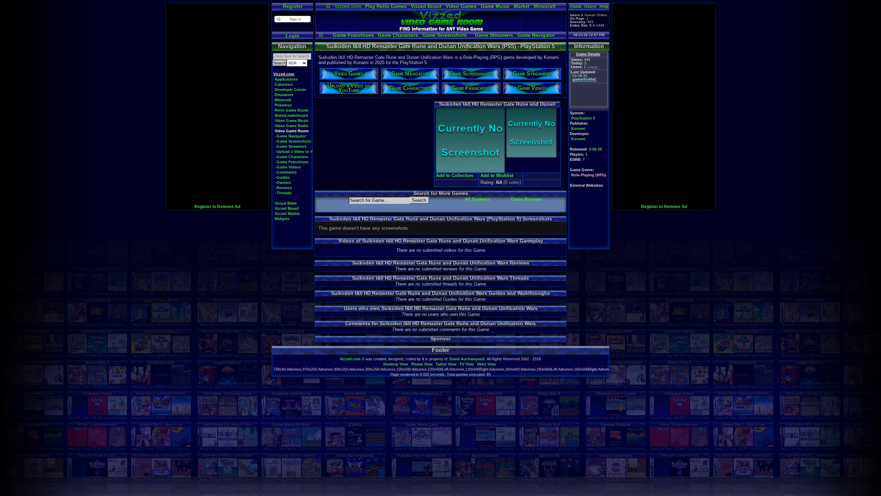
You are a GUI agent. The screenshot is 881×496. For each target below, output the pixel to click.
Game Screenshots (444, 35)
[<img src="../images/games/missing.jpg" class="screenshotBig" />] (530, 156)
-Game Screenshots (293, 141)
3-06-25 (595, 149)
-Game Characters (291, 157)
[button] (292, 19)
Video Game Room (292, 131)
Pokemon (283, 105)
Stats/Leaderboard (291, 115)
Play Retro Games (386, 6)
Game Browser (526, 199)
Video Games (461, 6)
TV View (466, 364)
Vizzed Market (287, 213)
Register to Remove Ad (217, 206)
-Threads (283, 193)
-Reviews (283, 188)
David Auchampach (467, 359)
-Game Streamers (291, 146)
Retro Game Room (291, 110)
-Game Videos (288, 167)
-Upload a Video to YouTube (300, 151)
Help (603, 6)
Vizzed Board (426, 6)
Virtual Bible (286, 203)
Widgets (282, 219)
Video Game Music (291, 120)
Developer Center (290, 89)
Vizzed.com (348, 6)
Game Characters (398, 35)
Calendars (284, 84)
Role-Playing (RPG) (588, 175)
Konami (578, 128)
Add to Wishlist (496, 175)
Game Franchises (353, 35)
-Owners (283, 182)
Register (292, 6)
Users (590, 6)
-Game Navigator (290, 136)
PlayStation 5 (583, 118)
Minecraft (545, 6)
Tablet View (446, 364)
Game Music (495, 6)
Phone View (422, 364)
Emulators (284, 95)
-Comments (286, 172)
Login (292, 36)
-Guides (282, 177)
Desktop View (395, 364)
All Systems (477, 199)
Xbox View (486, 364)
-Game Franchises (291, 162)
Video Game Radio (291, 126)
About (575, 6)
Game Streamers (494, 35)
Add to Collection (454, 175)
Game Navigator (536, 35)
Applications (286, 79)
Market (522, 6)
